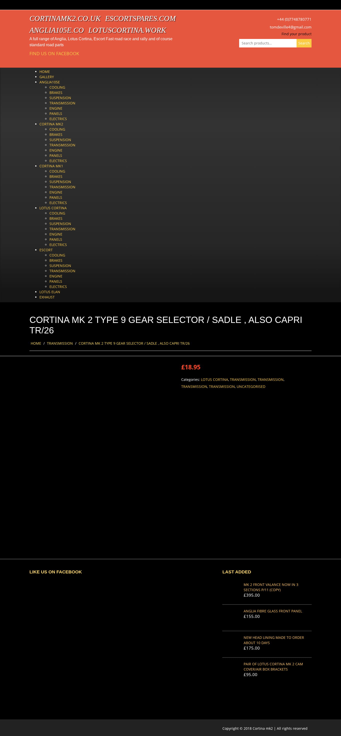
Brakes (55, 92)
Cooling (57, 87)
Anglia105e (49, 82)
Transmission (62, 103)
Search (304, 43)
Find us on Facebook (54, 53)
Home (44, 71)
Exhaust (47, 297)
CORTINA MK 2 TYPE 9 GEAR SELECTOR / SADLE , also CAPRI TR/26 (134, 343)
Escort (46, 249)
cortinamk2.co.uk (65, 18)
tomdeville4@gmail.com (291, 27)
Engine (55, 108)
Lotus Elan (49, 291)
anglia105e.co (56, 30)
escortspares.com (140, 18)
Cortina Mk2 (51, 124)
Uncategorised (251, 386)
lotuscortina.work (127, 30)
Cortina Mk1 (51, 166)
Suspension (60, 97)
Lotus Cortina (53, 208)
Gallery (46, 76)
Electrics (58, 118)
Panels (55, 113)
